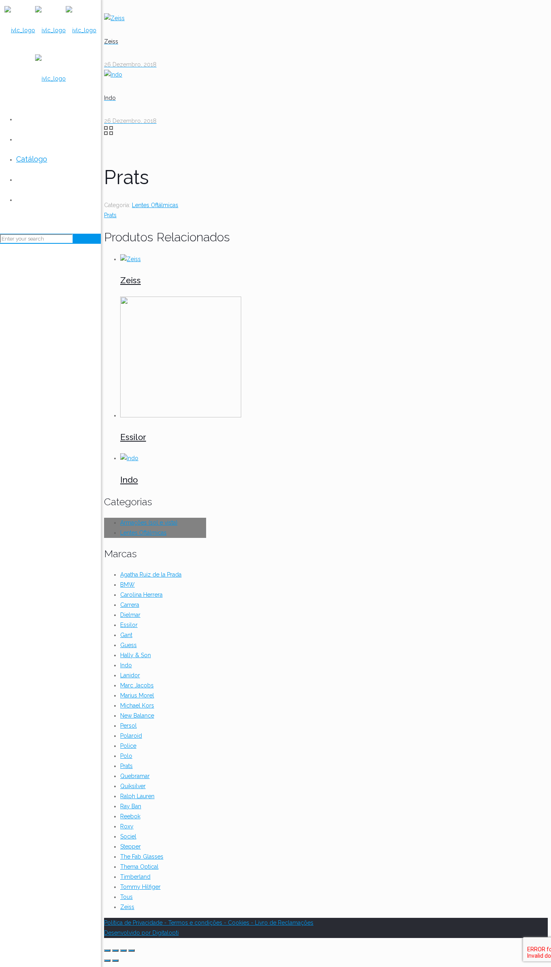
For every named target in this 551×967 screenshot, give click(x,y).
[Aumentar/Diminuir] (131, 950)
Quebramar (135, 776)
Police (128, 746)
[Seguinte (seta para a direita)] (115, 960)
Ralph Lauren (137, 796)
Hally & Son (135, 655)
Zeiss (130, 280)
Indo (129, 480)
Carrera (129, 605)
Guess (128, 645)
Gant (126, 635)
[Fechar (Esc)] (107, 950)
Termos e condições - (198, 922)
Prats (110, 215)
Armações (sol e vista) (148, 522)
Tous (126, 897)
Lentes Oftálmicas (155, 205)
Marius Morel (137, 695)
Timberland (135, 877)
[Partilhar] (115, 950)
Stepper (130, 846)
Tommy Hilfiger (140, 887)
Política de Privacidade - (136, 922)
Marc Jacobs (137, 685)
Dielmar (130, 615)
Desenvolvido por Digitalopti (141, 933)
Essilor (133, 437)
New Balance (137, 715)
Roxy (127, 826)
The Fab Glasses (141, 856)
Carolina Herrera (141, 594)
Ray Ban (130, 806)
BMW (127, 584)
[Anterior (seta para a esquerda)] (107, 960)
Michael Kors (137, 705)
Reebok (130, 816)
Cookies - (241, 922)
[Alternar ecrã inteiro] (123, 950)
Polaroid (131, 736)
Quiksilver (133, 786)
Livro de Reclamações (284, 922)
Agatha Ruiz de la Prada (151, 574)
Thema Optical (139, 866)
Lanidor (130, 675)
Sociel (128, 836)
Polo (126, 756)
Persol (128, 725)
